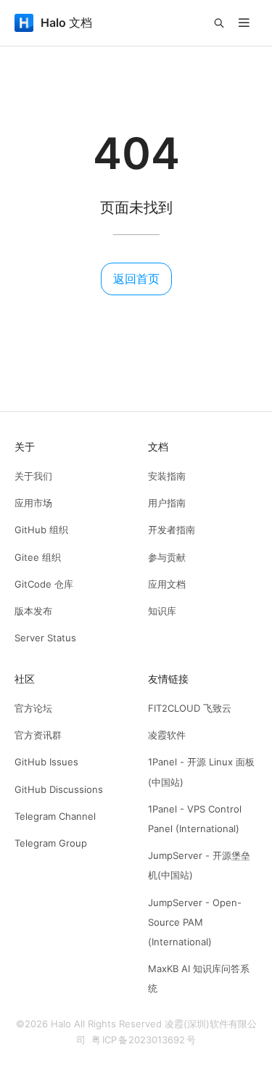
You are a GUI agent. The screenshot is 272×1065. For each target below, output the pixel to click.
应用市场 (33, 503)
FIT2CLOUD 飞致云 (189, 708)
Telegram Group (51, 843)
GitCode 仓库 (44, 584)
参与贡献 (167, 557)
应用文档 (167, 584)
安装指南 (167, 476)
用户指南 (167, 503)
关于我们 (33, 476)
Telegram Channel (55, 816)
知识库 (162, 611)
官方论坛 (33, 708)
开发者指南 (171, 529)
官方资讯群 (38, 735)
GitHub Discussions (59, 789)
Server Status (45, 637)
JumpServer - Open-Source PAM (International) (195, 922)
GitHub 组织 (41, 529)
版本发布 (33, 611)
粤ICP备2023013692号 (143, 1039)
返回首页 (136, 278)
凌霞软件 (167, 735)
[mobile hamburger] (244, 22)
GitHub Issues (46, 762)
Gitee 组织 (38, 557)
